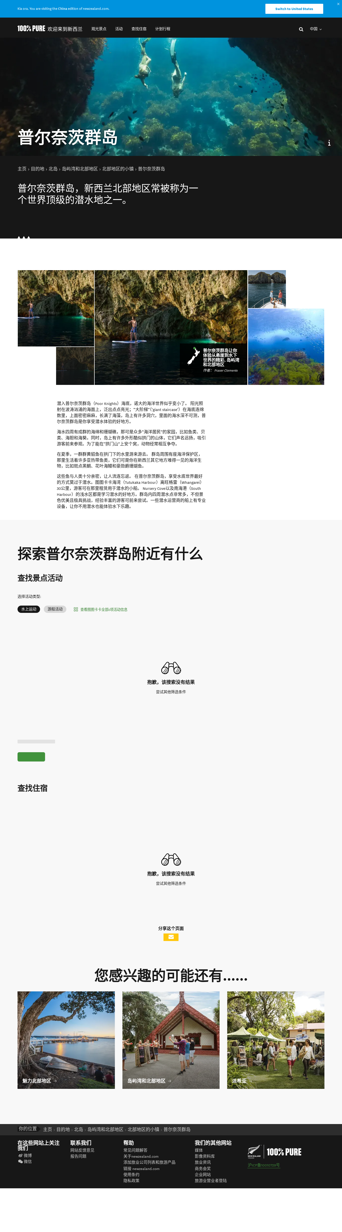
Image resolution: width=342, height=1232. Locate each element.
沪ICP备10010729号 (264, 1165)
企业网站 (203, 1175)
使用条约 (131, 1175)
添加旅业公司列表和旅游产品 (149, 1162)
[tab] (75, 366)
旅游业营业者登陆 (211, 1181)
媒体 (199, 1150)
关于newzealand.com (140, 1156)
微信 (28, 1162)
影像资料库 (205, 1156)
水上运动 (28, 609)
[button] (98, 29)
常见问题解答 (135, 1150)
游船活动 (55, 609)
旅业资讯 (203, 1162)
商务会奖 (203, 1169)
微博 (28, 1156)
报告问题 (78, 1156)
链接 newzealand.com (141, 1169)
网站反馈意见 (82, 1150)
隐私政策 (131, 1181)
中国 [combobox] (314, 29)
